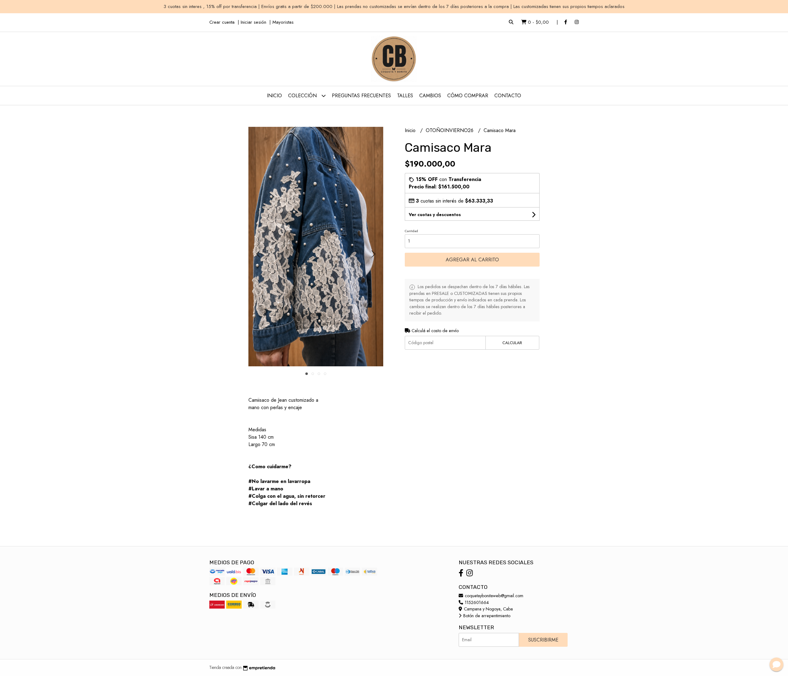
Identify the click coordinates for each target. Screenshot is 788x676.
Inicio (274, 95)
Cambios (430, 95)
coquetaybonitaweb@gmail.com (493, 596)
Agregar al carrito (472, 259)
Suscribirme (543, 639)
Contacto (507, 95)
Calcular (512, 343)
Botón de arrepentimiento (486, 616)
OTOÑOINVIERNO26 (450, 130)
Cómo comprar (467, 95)
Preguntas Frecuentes (361, 95)
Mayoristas (283, 22)
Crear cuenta (222, 22)
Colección (303, 95)
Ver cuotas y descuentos (435, 214)
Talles (405, 95)
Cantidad (411, 230)
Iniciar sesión (253, 22)
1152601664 (476, 602)
